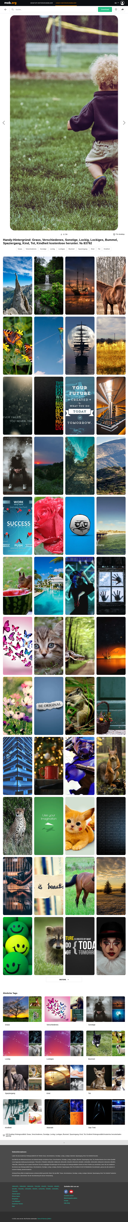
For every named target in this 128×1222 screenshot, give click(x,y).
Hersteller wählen (69, 1195)
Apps (13, 1206)
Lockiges (61, 249)
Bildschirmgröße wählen (70, 1198)
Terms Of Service (42, 1218)
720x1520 (15, 1191)
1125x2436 (41, 1189)
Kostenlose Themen (17, 1203)
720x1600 (50, 1186)
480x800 (56, 1186)
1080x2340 (30, 1186)
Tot (99, 249)
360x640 (34, 1189)
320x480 (14, 1189)
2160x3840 (55, 1189)
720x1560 (21, 1189)
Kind (92, 249)
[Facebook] (66, 1193)
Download (105, 9)
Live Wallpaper (16, 1201)
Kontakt (66, 1200)
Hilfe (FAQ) (67, 1203)
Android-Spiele (16, 1194)
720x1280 (37, 1186)
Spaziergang (82, 249)
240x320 (43, 1186)
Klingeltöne (15, 1198)
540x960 (48, 1189)
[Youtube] (71, 1193)
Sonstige (43, 249)
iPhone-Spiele (16, 1196)
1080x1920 (15, 1186)
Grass (20, 249)
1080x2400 (23, 1186)
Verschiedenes (31, 249)
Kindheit (107, 249)
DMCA (49, 1218)
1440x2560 (28, 1189)
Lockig (52, 249)
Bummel (71, 249)
